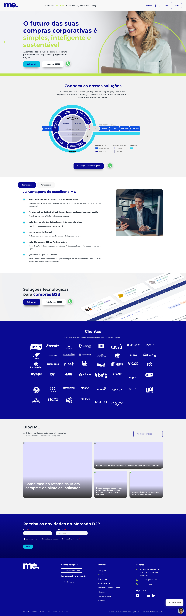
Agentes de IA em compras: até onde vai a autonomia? (145, 493)
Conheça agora (69, 570)
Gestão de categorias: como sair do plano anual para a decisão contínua (128, 465)
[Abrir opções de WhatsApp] (109, 165)
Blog (94, 6)
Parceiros (70, 6)
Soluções (49, 6)
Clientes (60, 6)
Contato (148, 6)
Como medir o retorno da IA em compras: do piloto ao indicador (52, 486)
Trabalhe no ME (105, 596)
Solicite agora (69, 582)
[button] (4, 42)
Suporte (101, 601)
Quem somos (83, 6)
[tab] (27, 185)
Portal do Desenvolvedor (109, 588)
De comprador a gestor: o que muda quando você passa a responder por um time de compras (109, 491)
